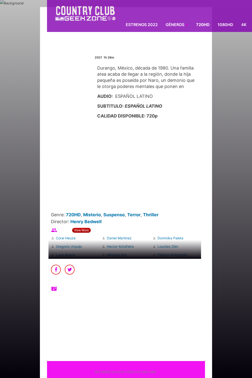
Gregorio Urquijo (69, 246)
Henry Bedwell (86, 221)
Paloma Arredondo (172, 255)
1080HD (225, 24)
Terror (134, 214)
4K (244, 24)
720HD (203, 24)
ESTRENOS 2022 (142, 24)
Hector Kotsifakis (120, 246)
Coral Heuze (66, 238)
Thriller (150, 214)
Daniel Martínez (119, 238)
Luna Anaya (65, 255)
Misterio (92, 214)
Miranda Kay (117, 255)
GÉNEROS (175, 24)
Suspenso (114, 214)
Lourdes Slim (168, 246)
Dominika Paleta (170, 238)
